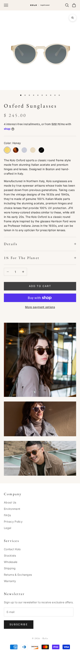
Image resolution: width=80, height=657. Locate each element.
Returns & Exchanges (18, 574)
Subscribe (19, 624)
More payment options (40, 307)
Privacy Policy (13, 521)
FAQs (7, 515)
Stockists (10, 555)
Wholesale (10, 562)
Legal (7, 528)
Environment (12, 508)
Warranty (10, 581)
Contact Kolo (12, 549)
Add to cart (40, 286)
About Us (10, 502)
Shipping (10, 568)
